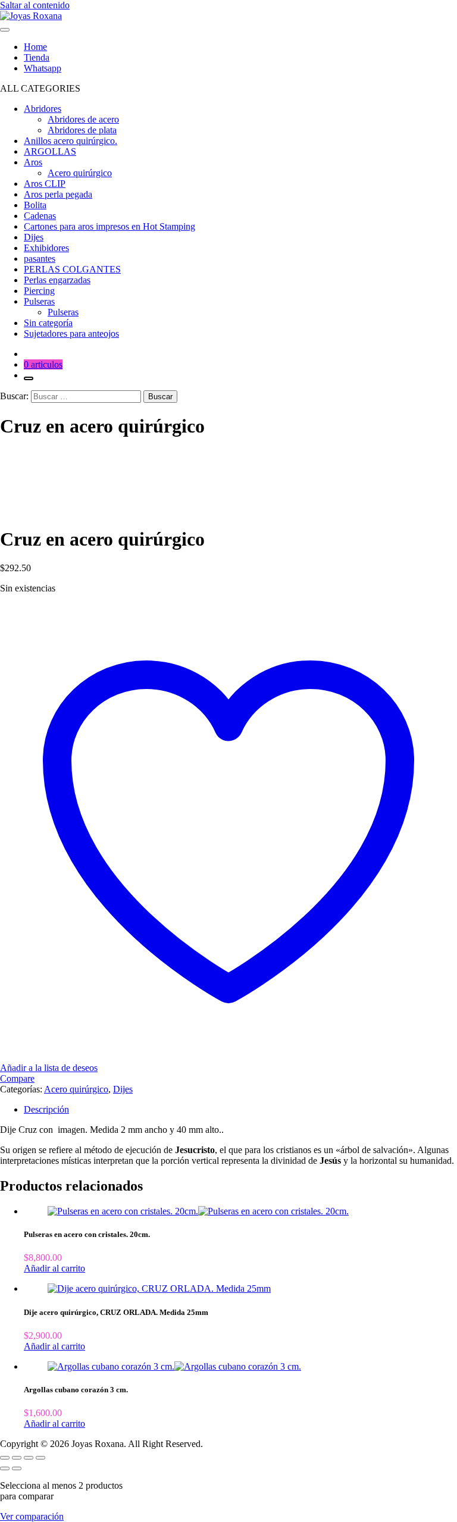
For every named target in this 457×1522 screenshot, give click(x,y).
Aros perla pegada (58, 194)
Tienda (36, 57)
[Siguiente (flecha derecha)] (16, 1468)
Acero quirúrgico (80, 173)
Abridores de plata (82, 130)
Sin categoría (48, 323)
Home (35, 47)
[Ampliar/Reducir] (5, 1458)
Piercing (39, 291)
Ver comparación (32, 1516)
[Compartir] (28, 1458)
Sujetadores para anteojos (71, 333)
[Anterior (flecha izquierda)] (5, 1468)
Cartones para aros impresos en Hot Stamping (109, 226)
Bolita (35, 205)
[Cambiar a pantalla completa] (16, 1458)
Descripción (46, 1109)
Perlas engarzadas (57, 280)
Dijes (33, 237)
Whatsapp (42, 68)
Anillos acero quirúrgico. (70, 141)
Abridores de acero (83, 119)
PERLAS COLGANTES (72, 269)
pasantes (39, 258)
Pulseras (63, 312)
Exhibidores (46, 248)
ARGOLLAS (50, 151)
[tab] (240, 1109)
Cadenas (40, 216)
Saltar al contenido (35, 5)
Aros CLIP (44, 183)
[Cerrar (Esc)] (40, 1458)
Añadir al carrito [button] (54, 1268)
